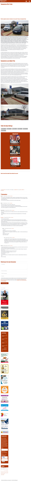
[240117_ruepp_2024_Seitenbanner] (4, 310)
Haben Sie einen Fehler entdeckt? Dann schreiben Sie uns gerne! (9, 173)
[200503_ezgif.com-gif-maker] (4, 375)
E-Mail (2, 448)
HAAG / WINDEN (22, 189)
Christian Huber (3, 189)
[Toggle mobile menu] (26, 1)
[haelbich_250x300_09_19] (4, 354)
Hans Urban (2, 217)
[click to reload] (4, 457)
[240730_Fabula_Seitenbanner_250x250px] (4, 386)
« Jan (1, 474)
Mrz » (3, 474)
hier (2, 447)
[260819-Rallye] (15, 146)
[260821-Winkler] (15, 157)
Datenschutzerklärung (4, 480)
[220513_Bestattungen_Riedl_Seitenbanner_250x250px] (4, 395)
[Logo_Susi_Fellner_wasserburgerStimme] (4, 404)
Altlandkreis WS (16, 189)
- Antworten (13, 210)
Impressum (9, 480)
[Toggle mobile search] (29, 1)
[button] (3, 128)
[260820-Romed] (15, 135)
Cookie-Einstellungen (15, 480)
